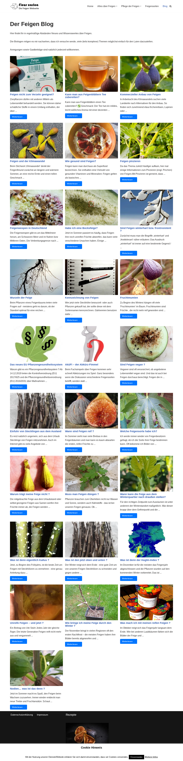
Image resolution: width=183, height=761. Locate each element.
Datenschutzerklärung (22, 715)
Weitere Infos (151, 757)
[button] (116, 6)
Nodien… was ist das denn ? (27, 688)
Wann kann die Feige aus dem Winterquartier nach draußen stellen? (143, 495)
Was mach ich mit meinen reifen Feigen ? (145, 623)
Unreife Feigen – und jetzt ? (27, 623)
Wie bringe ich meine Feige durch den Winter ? (88, 624)
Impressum (42, 715)
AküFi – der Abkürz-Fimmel (81, 364)
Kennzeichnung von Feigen (82, 297)
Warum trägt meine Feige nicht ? (30, 494)
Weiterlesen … (18, 117)
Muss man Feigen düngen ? (82, 494)
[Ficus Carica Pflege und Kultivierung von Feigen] (24, 6)
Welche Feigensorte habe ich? (138, 431)
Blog (165, 6)
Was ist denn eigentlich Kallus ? (29, 560)
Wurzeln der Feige (21, 297)
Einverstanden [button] (136, 757)
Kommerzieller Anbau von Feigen (140, 94)
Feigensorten (152, 6)
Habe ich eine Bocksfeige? (81, 228)
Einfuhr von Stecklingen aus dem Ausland (35, 431)
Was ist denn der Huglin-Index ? (139, 560)
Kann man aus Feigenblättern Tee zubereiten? (85, 96)
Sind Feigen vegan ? (132, 364)
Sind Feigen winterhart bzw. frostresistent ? (145, 229)
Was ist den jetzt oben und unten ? (86, 560)
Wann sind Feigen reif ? (79, 431)
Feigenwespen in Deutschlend (28, 228)
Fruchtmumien (129, 297)
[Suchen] (170, 6)
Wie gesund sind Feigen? (80, 161)
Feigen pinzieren (130, 161)
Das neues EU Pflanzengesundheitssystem (36, 364)
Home (90, 6)
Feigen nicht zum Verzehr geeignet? (32, 94)
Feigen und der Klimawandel (27, 161)
